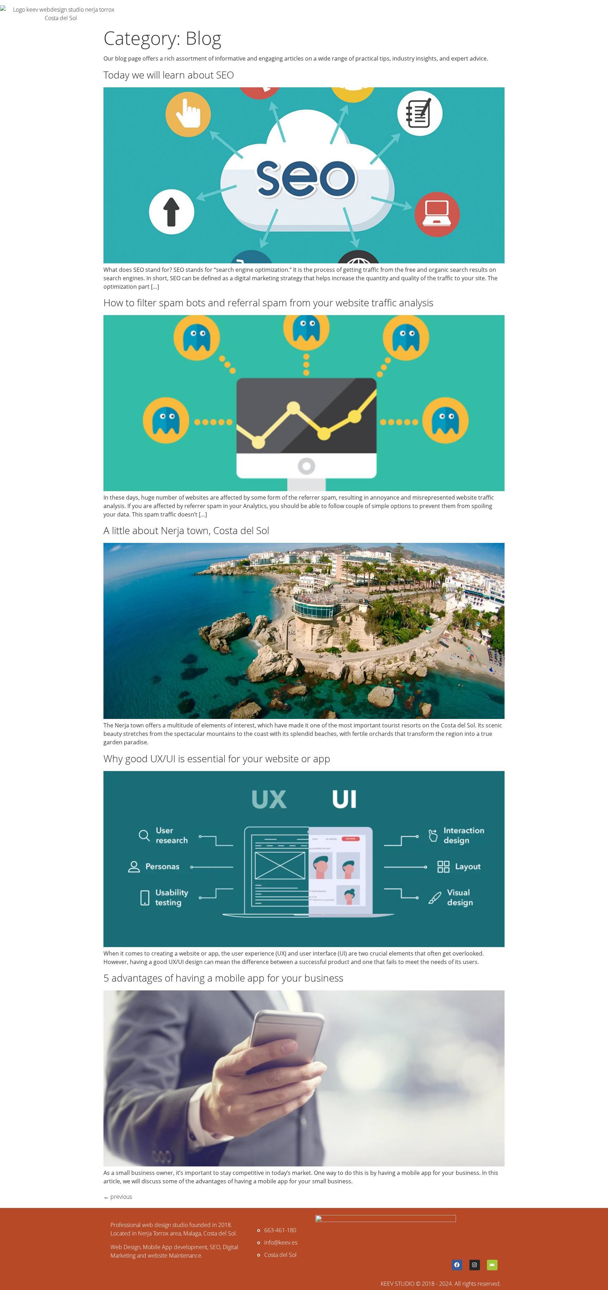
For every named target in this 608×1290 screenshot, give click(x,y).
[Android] (492, 1265)
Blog (266, 14)
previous (117, 1197)
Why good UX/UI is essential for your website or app (216, 758)
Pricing (231, 14)
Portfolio (189, 14)
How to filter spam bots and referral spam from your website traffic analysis (268, 302)
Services (144, 14)
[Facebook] (457, 1265)
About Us (304, 14)
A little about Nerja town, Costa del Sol (186, 530)
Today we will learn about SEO (168, 74)
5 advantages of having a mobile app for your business (223, 977)
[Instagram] (474, 1265)
